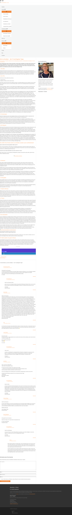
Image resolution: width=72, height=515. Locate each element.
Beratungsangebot (49, 89)
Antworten (34, 276)
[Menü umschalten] (6, 12)
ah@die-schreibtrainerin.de (14, 503)
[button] (5, 9)
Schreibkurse (49, 88)
